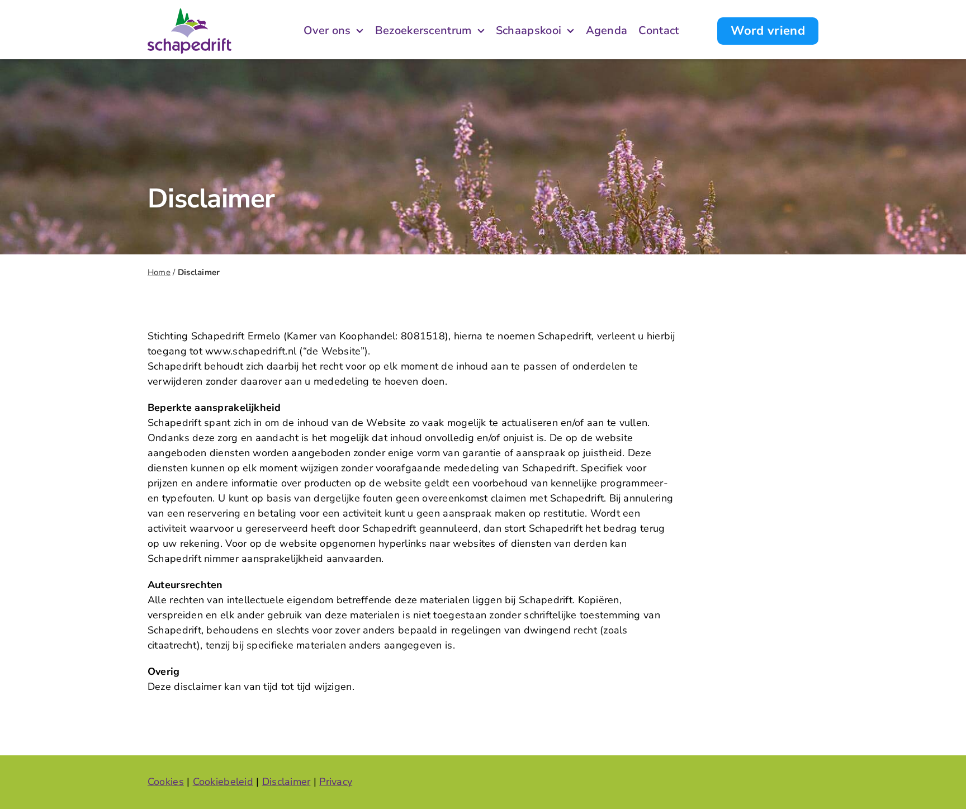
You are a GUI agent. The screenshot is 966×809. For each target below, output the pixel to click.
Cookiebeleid (223, 781)
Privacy (335, 781)
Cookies (166, 781)
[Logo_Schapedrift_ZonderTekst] (189, 13)
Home (159, 272)
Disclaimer (286, 781)
